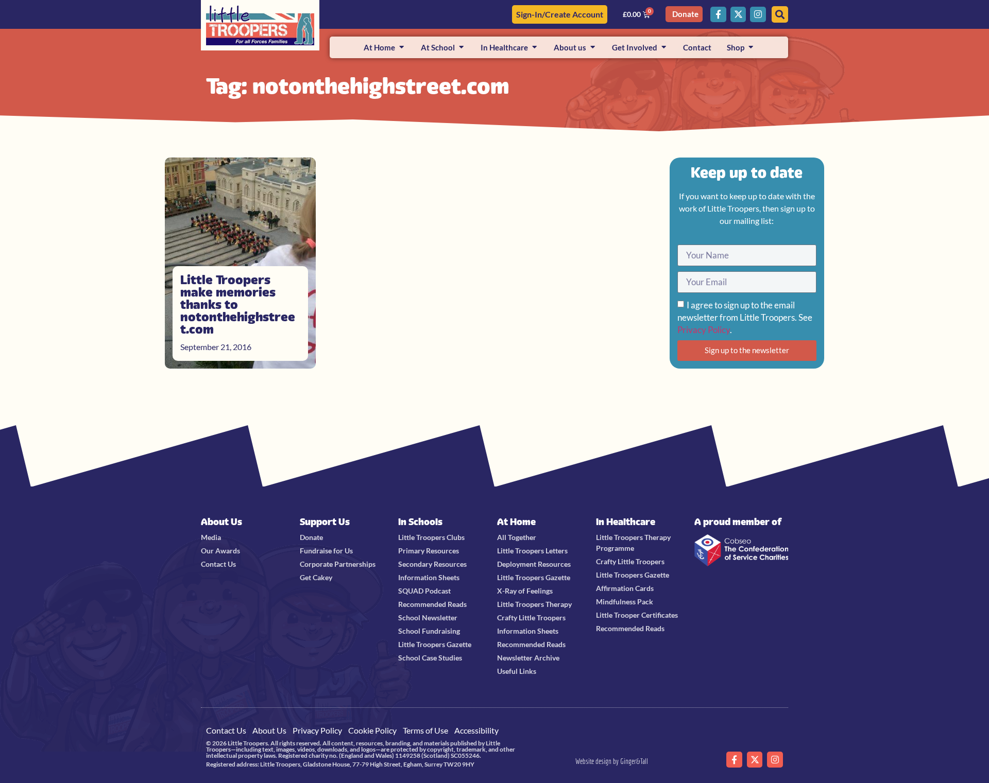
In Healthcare (625, 522)
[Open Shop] (751, 48)
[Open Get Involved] (664, 48)
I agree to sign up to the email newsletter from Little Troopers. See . (744, 317)
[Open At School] (461, 48)
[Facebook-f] (718, 15)
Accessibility (476, 730)
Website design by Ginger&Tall (611, 761)
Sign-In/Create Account (559, 14)
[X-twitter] (738, 15)
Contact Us (226, 730)
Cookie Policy (372, 730)
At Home (516, 522)
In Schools (420, 522)
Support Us (325, 522)
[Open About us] (592, 48)
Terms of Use (425, 730)
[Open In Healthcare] (534, 48)
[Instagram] (758, 15)
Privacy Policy (703, 329)
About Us (221, 522)
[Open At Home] (401, 48)
